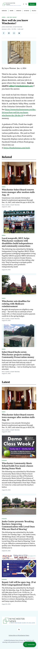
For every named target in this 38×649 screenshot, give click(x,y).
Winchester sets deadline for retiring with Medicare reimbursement (16, 304)
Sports (18, 10)
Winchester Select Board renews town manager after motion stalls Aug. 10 (18, 192)
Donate (32, 4)
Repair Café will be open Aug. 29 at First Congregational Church (19, 583)
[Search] (26, 4)
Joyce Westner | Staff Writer (12, 27)
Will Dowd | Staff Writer (11, 205)
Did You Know (11, 17)
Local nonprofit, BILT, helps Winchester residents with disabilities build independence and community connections (17, 242)
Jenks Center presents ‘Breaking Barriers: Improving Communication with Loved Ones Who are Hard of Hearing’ (18, 525)
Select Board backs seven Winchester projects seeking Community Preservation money (18, 354)
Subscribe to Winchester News (19, 635)
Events (26, 10)
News (11, 10)
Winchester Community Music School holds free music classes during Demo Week (17, 466)
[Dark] (24, 4)
